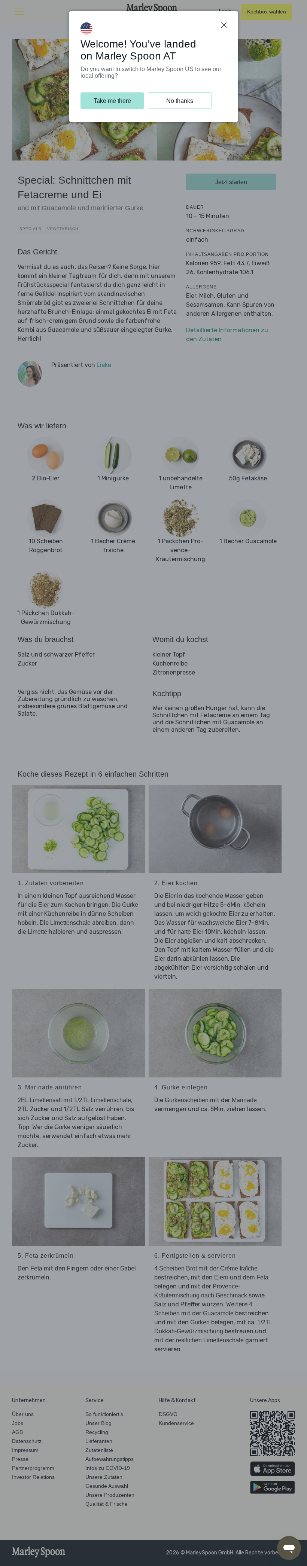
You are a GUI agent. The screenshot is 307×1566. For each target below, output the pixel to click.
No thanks (179, 101)
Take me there (112, 101)
